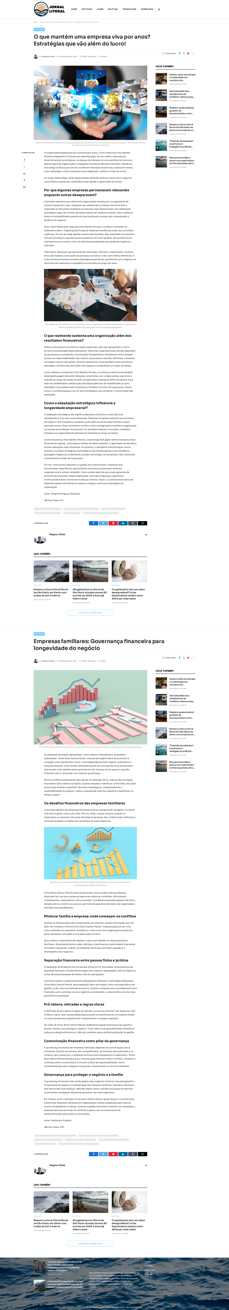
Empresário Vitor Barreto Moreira (48, 509)
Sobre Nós (147, 9)
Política (113, 9)
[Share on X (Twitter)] (184, 53)
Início (36, 22)
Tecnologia (129, 9)
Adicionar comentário (90, 613)
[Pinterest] (24, 180)
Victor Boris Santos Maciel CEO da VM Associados (79, 1144)
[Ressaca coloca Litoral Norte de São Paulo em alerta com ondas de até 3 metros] (51, 571)
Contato (149, 1266)
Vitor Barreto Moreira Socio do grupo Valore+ (101, 513)
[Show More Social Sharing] (193, 53)
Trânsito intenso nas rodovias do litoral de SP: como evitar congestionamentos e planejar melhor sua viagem (64, 1266)
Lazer (100, 9)
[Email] (24, 187)
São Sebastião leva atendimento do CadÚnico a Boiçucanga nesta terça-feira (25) (181, 94)
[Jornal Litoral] (50, 9)
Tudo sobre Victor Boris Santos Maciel (113, 1140)
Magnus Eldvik (48, 56)
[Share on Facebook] (180, 53)
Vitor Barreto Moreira (72, 513)
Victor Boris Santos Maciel (45, 1144)
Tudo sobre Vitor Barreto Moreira (47, 513)
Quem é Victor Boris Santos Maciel (48, 1140)
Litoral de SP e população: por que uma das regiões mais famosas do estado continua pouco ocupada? (65, 1284)
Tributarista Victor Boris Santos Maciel (80, 1140)
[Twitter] (24, 166)
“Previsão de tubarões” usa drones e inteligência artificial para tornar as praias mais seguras (181, 144)
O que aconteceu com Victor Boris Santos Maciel (98, 1135)
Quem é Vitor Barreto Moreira (113, 509)
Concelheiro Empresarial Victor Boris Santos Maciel (55, 1135)
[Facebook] (24, 160)
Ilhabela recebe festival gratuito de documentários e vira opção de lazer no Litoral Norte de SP (182, 111)
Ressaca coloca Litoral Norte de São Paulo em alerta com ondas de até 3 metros (51, 592)
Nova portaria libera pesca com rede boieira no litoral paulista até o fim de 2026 (181, 160)
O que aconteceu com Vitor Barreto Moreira (81, 509)
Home (74, 9)
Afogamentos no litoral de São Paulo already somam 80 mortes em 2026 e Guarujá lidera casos (90, 594)
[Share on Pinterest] (188, 53)
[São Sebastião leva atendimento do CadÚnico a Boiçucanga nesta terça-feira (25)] (161, 95)
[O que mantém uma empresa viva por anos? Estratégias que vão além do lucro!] (90, 103)
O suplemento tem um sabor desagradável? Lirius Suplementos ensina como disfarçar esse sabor (128, 594)
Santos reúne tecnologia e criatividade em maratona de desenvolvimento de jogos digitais (182, 77)
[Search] (159, 9)
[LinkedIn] (24, 173)
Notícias (87, 9)
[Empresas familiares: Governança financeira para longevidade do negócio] (90, 707)
